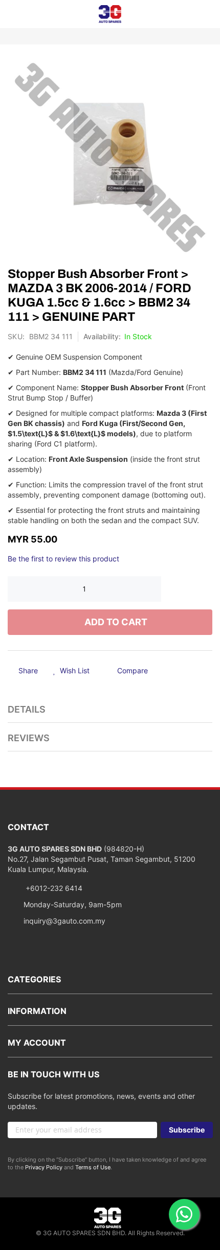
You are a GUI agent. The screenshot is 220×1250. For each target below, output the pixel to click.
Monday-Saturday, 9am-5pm (73, 904)
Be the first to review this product (63, 558)
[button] (71, 671)
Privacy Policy (43, 1167)
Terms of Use (93, 1167)
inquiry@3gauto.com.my (64, 920)
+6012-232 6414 (53, 888)
